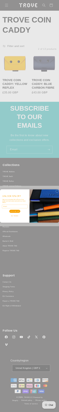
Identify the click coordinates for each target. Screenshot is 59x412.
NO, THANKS (14, 215)
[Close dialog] (57, 191)
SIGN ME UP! (15, 211)
